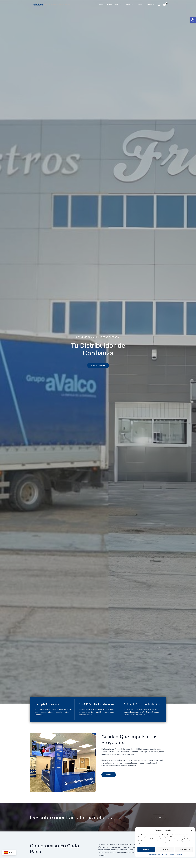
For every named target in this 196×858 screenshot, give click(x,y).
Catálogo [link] (129, 4)
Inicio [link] (101, 4)
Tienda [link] (139, 4)
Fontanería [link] (42, 12)
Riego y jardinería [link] (135, 12)
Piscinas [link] (53, 12)
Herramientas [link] (152, 12)
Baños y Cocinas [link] (117, 12)
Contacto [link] (150, 4)
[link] (193, 20)
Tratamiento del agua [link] (97, 12)
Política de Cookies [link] (154, 854)
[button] (191, 830)
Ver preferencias (183, 849)
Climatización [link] (66, 12)
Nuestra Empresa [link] (114, 4)
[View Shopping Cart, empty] (164, 4)
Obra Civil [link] (80, 12)
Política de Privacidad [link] (167, 854)
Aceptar (146, 849)
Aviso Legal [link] (178, 854)
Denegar (165, 849)
